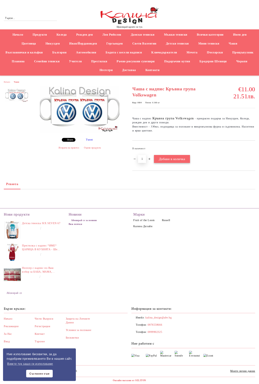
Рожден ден (84, 34)
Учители (75, 61)
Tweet (89, 139)
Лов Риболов (111, 34)
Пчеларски (215, 52)
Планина (18, 61)
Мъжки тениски (175, 34)
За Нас (8, 333)
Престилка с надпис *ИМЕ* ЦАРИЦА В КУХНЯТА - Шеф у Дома (40, 247)
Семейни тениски (47, 61)
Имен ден (239, 34)
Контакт (40, 333)
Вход (7, 341)
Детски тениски (177, 43)
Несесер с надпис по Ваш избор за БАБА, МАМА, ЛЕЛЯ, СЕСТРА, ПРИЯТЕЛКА (41, 270)
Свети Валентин (144, 43)
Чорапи (241, 61)
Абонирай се (14, 293)
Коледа (62, 34)
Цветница (29, 43)
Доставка (129, 70)
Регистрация (42, 326)
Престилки (99, 61)
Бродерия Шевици (213, 61)
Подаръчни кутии (177, 61)
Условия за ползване (78, 330)
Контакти (152, 70)
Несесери (106, 70)
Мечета (192, 52)
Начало (18, 34)
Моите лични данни (242, 371)
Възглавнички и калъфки (24, 52)
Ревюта (12, 184)
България (59, 52)
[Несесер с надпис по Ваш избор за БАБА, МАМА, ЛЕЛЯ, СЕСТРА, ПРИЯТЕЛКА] (12, 274)
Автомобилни (86, 52)
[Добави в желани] (252, 149)
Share (70, 139)
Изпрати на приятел (69, 147)
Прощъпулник (242, 52)
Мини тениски (208, 43)
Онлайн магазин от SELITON (129, 380)
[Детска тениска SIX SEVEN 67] (12, 230)
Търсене (40, 341)
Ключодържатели (164, 52)
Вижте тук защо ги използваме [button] (30, 363)
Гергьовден (114, 43)
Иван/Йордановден (83, 43)
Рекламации (11, 326)
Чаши (233, 43)
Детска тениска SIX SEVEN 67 (41, 223)
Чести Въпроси (44, 318)
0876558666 (35, 3)
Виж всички (75, 224)
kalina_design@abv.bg (158, 317)
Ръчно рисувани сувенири (136, 61)
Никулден (53, 43)
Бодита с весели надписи (124, 52)
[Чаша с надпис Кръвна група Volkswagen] (79, 131)
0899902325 (155, 332)
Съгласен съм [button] (39, 373)
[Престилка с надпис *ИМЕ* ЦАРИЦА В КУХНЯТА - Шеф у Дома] (12, 252)
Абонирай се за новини (84, 220)
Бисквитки (72, 337)
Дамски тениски (143, 34)
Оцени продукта (92, 147)
